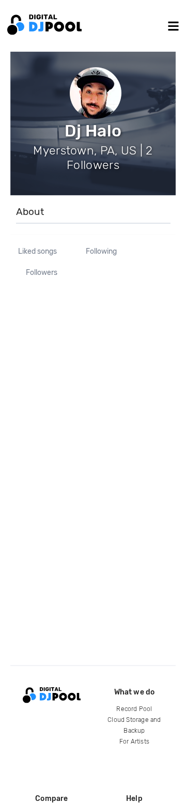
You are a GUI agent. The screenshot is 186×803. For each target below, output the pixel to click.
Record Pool (134, 709)
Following (101, 252)
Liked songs (37, 252)
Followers (41, 273)
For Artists (134, 741)
